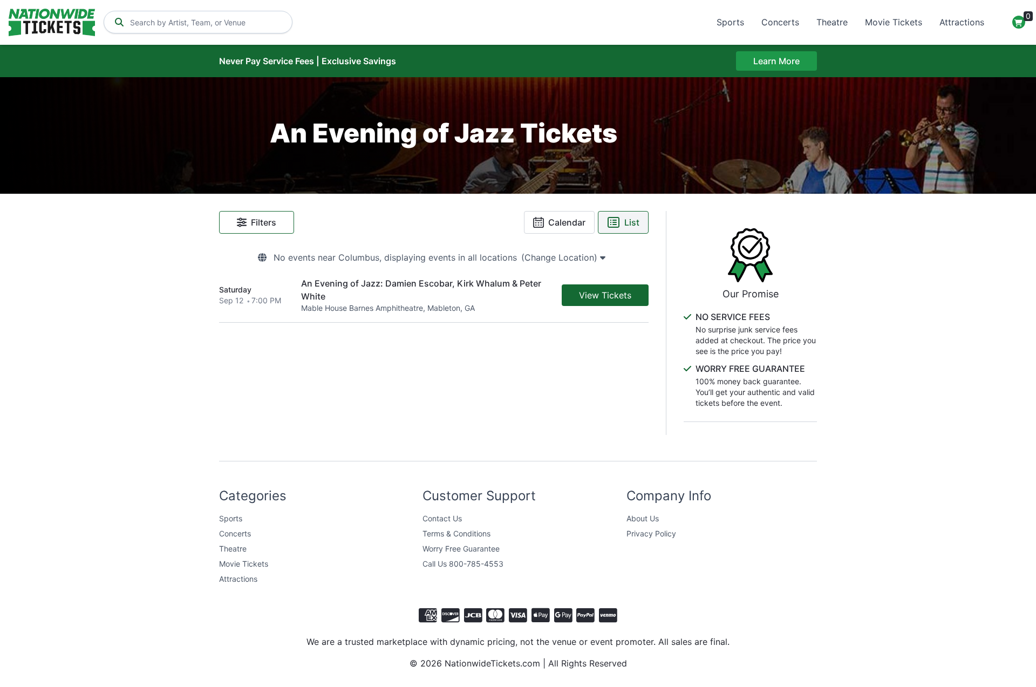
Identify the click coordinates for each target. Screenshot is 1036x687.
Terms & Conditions (456, 533)
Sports (730, 22)
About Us (642, 518)
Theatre (832, 22)
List (631, 222)
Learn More (776, 61)
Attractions (961, 22)
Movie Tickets (893, 22)
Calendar (566, 222)
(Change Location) (560, 257)
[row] (434, 295)
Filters (263, 222)
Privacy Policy (651, 533)
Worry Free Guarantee (461, 548)
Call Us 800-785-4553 (462, 563)
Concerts (780, 22)
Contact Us (442, 518)
